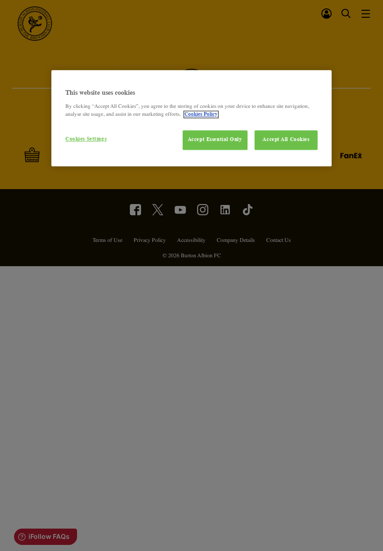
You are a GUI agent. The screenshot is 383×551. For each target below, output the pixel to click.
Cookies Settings (85, 139)
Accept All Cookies (285, 139)
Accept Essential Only (215, 139)
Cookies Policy (201, 114)
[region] (191, 118)
